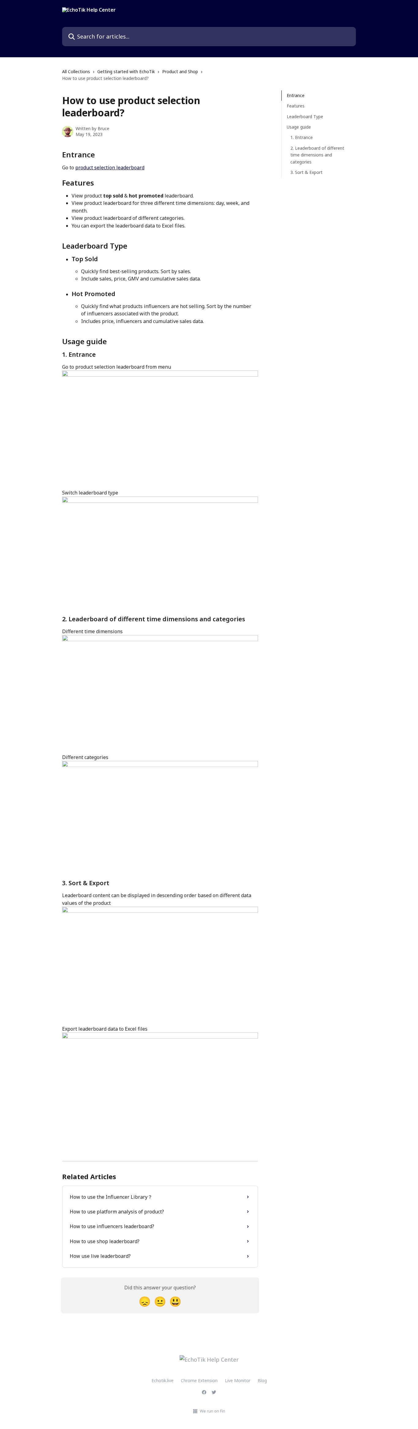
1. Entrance (301, 137)
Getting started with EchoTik (126, 71)
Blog (262, 1380)
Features (295, 106)
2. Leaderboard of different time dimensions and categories (317, 155)
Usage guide (299, 127)
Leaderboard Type (305, 116)
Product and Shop (180, 71)
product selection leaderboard (109, 167)
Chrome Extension (199, 1380)
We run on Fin (212, 1411)
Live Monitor (237, 1380)
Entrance (295, 95)
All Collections (76, 71)
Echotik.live (162, 1380)
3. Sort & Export (306, 172)
